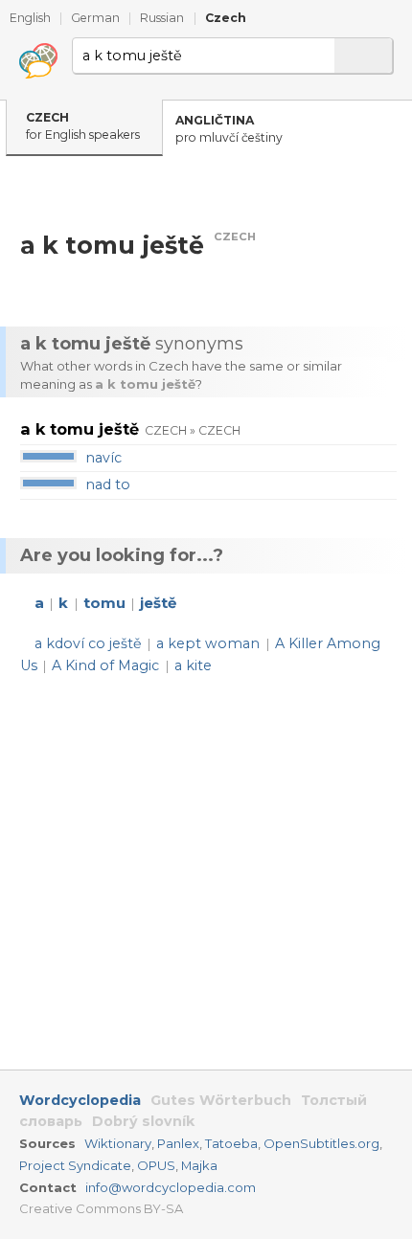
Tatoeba (231, 1143)
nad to (107, 484)
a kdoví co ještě (88, 643)
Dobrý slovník (143, 1121)
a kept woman (208, 643)
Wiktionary (117, 1143)
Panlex (178, 1143)
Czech (225, 18)
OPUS (156, 1165)
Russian (162, 18)
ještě (158, 603)
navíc (103, 457)
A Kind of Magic (105, 665)
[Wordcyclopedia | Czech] (38, 61)
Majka (199, 1165)
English (30, 18)
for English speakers (83, 126)
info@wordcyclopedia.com (170, 1187)
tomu (104, 603)
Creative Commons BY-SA (101, 1208)
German (95, 18)
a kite (193, 665)
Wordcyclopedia (80, 1100)
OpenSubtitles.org (321, 1143)
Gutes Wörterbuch (220, 1100)
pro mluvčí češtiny (229, 129)
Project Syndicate (75, 1165)
